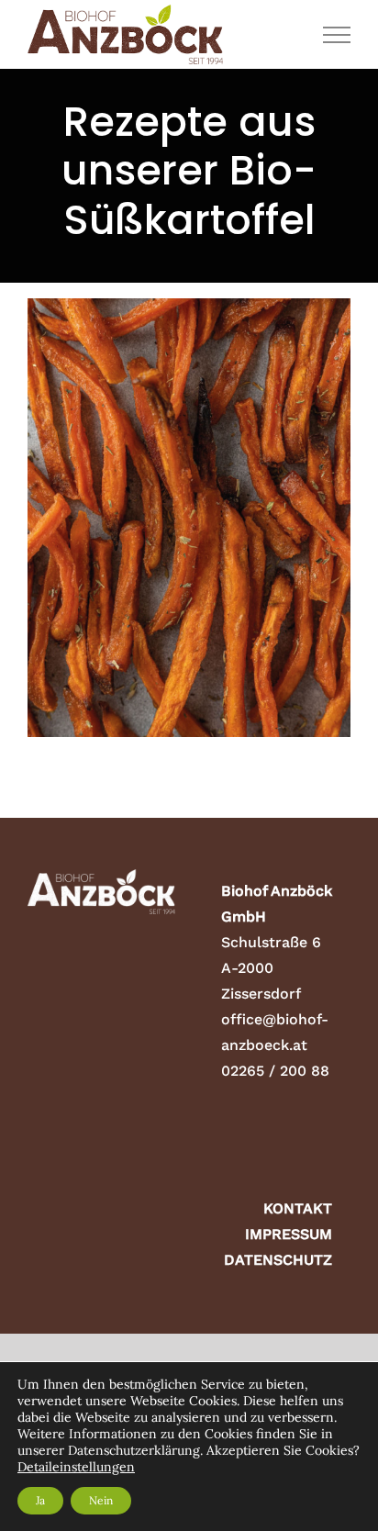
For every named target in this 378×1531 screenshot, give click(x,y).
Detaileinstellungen (76, 1466)
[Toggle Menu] (337, 35)
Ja (40, 1500)
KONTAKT (297, 1208)
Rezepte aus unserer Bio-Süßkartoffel (188, 553)
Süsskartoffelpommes (189, 484)
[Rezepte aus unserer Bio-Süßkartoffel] (189, 518)
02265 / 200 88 (275, 1070)
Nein (101, 1500)
